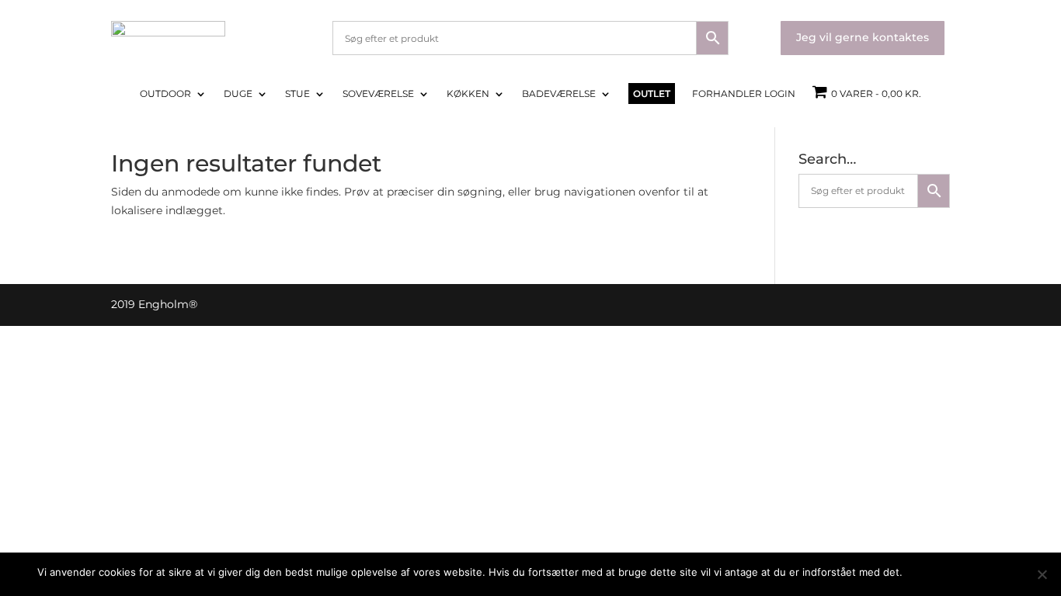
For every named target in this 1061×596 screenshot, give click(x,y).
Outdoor (165, 93)
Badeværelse (559, 93)
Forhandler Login (743, 93)
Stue (297, 93)
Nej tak (1007, 572)
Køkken (468, 93)
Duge (238, 93)
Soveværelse (378, 93)
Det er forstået (946, 572)
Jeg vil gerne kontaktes (862, 37)
